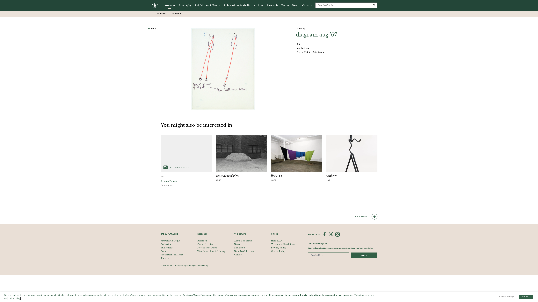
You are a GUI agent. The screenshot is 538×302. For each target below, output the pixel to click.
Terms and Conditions (283, 244)
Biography (185, 5)
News (295, 5)
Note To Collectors (244, 251)
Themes (165, 258)
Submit (364, 255)
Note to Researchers (207, 247)
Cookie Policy (278, 251)
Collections (177, 13)
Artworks (169, 5)
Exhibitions (167, 247)
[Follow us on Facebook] (324, 234)
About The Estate (243, 241)
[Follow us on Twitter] (331, 234)
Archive (258, 5)
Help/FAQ (276, 241)
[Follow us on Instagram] (337, 234)
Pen (298, 48)
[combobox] (343, 5)
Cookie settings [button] (506, 296)
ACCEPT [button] (526, 297)
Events (164, 251)
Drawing (300, 28)
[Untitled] (223, 69)
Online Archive (205, 244)
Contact (307, 5)
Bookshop (239, 247)
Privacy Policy (278, 247)
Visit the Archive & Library (211, 251)
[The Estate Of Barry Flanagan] (156, 5)
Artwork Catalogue (170, 241)
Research (272, 5)
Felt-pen (305, 48)
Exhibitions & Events (208, 5)
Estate (285, 5)
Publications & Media (237, 5)
